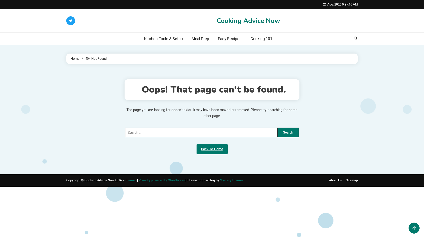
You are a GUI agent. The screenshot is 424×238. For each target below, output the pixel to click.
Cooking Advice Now (248, 20)
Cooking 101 (261, 38)
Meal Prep (200, 38)
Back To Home (212, 149)
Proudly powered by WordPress (162, 180)
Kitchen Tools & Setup (163, 38)
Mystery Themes (232, 180)
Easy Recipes (230, 38)
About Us (335, 180)
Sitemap (130, 180)
